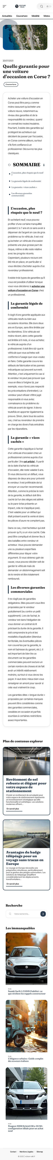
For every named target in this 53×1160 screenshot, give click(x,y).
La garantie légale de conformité (26, 181)
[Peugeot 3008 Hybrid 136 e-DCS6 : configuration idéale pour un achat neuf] (26, 1093)
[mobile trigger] (5, 6)
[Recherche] (42, 6)
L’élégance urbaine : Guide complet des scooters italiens (25, 1059)
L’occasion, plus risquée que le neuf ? (27, 173)
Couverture (11, 84)
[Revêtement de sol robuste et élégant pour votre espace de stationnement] (26, 761)
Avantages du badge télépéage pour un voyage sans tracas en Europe (24, 858)
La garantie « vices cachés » (24, 187)
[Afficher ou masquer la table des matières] (42, 165)
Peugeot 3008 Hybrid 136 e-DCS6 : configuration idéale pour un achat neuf (25, 1128)
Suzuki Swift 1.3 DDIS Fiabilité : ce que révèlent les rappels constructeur (27, 992)
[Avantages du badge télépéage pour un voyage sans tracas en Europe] (26, 834)
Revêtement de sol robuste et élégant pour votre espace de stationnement (26, 785)
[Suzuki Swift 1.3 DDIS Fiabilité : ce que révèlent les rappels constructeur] (26, 959)
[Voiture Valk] (20, 6)
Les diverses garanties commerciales (21, 194)
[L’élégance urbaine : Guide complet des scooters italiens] (26, 1026)
